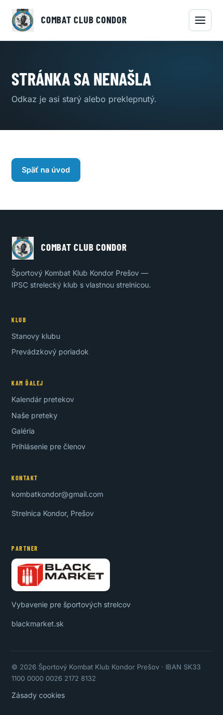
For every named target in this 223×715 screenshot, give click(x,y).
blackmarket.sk (37, 623)
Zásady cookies (38, 695)
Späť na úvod (46, 169)
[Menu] (200, 20)
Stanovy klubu (35, 336)
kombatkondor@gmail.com (57, 494)
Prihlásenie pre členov (48, 446)
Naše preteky (34, 415)
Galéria (23, 430)
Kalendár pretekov (42, 399)
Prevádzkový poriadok (50, 351)
